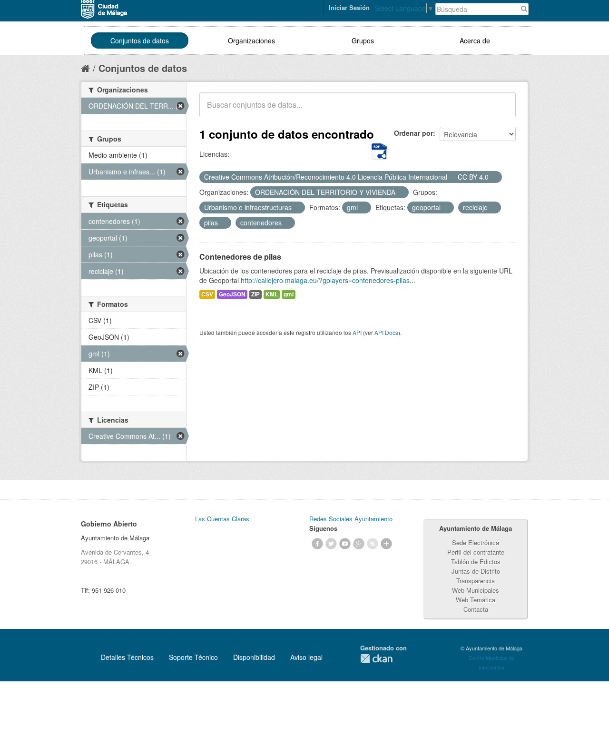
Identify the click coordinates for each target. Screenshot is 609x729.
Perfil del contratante (475, 552)
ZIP (255, 294)
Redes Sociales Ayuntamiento (351, 518)
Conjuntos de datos (139, 40)
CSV (207, 294)
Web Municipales (475, 590)
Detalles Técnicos (127, 657)
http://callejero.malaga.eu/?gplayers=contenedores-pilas (325, 280)
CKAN (376, 659)
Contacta (475, 609)
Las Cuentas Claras (222, 518)
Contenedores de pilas (240, 256)
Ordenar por (413, 133)
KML (271, 294)
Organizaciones (251, 40)
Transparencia (475, 580)
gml (289, 294)
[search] (502, 110)
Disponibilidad (254, 657)
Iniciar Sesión (349, 7)
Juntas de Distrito (476, 571)
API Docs (386, 332)
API (357, 332)
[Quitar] (494, 177)
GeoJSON (232, 294)
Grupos (363, 40)
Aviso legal (306, 657)
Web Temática (475, 599)
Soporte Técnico (193, 657)
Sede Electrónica (475, 542)
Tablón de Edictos (476, 561)
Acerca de (475, 40)
